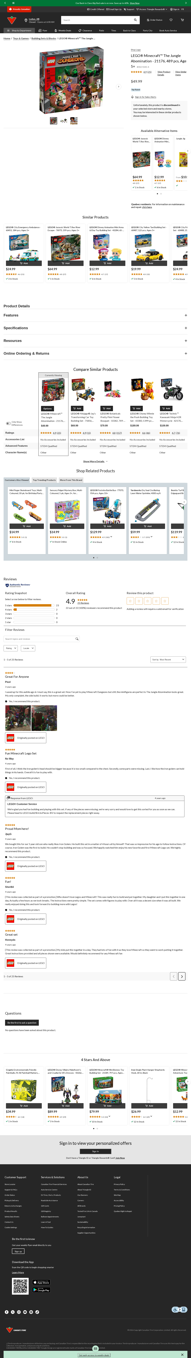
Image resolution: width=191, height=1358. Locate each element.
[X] (13, 1312)
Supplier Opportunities (86, 1233)
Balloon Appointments (50, 1217)
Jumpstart (81, 1217)
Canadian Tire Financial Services (54, 1184)
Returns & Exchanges (13, 1206)
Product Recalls (11, 1211)
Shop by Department (21, 30)
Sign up (18, 1251)
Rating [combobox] (9, 648)
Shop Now (135, 3)
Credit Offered (97, 9)
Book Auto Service (168, 30)
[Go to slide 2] (63, 120)
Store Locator (10, 1184)
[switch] (10, 423)
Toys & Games (21, 38)
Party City (147, 30)
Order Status (156, 20)
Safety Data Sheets (12, 1217)
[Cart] (182, 20)
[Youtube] (25, 1312)
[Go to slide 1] (53, 120)
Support (130, 9)
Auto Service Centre (49, 1190)
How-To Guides (47, 1227)
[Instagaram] (19, 1312)
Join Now (120, 1158)
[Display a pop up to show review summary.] (112, 537)
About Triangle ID (84, 1190)
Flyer (45, 30)
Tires (113, 30)
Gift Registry (46, 1211)
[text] (27, 537)
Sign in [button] (176, 9)
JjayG (8, 834)
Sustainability (82, 1222)
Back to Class (129, 30)
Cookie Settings (11, 1227)
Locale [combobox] (26, 648)
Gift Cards (45, 1206)
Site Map (117, 1195)
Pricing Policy (119, 1206)
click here (147, 207)
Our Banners (82, 1195)
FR (182, 9)
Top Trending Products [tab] (44, 480)
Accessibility (119, 1200)
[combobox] (170, 660)
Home (7, 38)
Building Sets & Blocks (43, 38)
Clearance (87, 30)
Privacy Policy (119, 1184)
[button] (135, 20)
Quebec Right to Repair (123, 1211)
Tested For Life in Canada (87, 1211)
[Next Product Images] (118, 86)
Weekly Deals (64, 30)
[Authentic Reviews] (18, 585)
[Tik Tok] (37, 1312)
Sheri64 (9, 887)
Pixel (8, 682)
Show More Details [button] (94, 461)
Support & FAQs (11, 1190)
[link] (142, 72)
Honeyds (10, 940)
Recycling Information (86, 1227)
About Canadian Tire (85, 1184)
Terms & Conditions (122, 1190)
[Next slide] (185, 3)
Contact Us (9, 1222)
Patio (101, 30)
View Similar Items (181, 73)
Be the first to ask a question (21, 1022)
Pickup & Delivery (12, 1200)
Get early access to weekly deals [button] (94, 1355)
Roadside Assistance (49, 1200)
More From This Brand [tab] (71, 480)
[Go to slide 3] (73, 120)
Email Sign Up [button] (115, 9)
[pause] (13, 3)
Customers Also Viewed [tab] (17, 480)
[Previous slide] (5, 3)
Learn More (18, 1272)
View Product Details (164, 73)
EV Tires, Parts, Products (51, 1195)
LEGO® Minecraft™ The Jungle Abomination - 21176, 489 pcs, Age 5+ (158, 60)
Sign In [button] (95, 1151)
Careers (80, 1200)
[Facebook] (7, 1312)
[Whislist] (171, 20)
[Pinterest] (31, 1312)
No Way (9, 758)
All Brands (81, 1206)
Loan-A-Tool (46, 1222)
